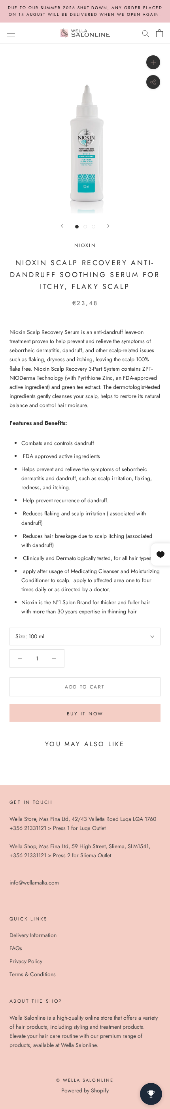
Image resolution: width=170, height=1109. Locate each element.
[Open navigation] (11, 33)
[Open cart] (159, 33)
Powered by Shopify (85, 1090)
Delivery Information (33, 935)
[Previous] (62, 226)
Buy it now (85, 713)
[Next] (108, 226)
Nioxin (85, 245)
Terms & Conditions (32, 974)
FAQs (15, 948)
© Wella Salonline (84, 1080)
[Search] (145, 33)
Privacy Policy (25, 961)
